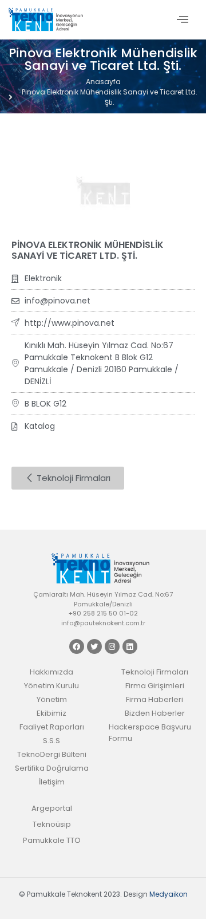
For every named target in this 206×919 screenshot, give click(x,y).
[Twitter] (94, 646)
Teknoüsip (52, 824)
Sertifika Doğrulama (52, 768)
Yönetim (52, 699)
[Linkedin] (129, 646)
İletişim (52, 781)
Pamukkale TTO (52, 840)
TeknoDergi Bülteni (51, 754)
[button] (182, 20)
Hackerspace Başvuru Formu (150, 732)
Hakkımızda (51, 671)
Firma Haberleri (154, 699)
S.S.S (51, 740)
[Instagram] (112, 646)
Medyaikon (168, 894)
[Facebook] (76, 646)
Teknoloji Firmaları (154, 671)
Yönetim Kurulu (51, 685)
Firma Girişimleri (154, 685)
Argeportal (51, 808)
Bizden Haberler (155, 713)
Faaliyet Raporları (51, 726)
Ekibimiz (51, 713)
